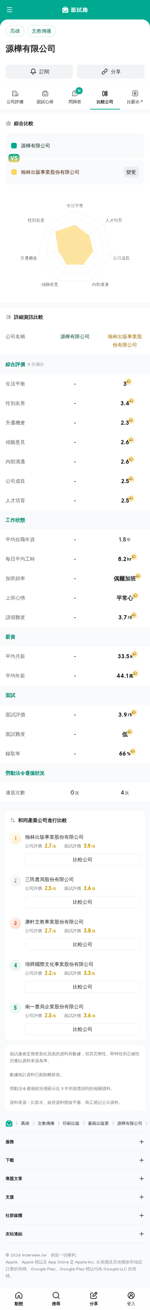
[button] (75, 1141)
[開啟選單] (10, 10)
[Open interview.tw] (9, 1123)
